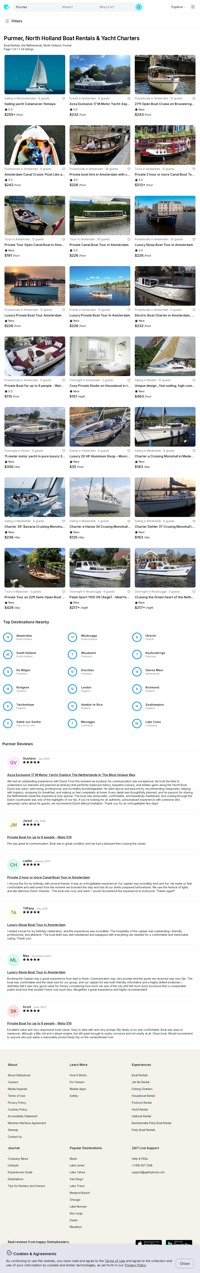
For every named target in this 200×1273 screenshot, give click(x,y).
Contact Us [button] (15, 1136)
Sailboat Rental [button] (141, 1116)
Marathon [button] (76, 1227)
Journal (14, 1148)
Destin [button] (74, 1220)
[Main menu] (193, 7)
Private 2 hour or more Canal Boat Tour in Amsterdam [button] (48, 877)
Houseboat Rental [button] (143, 1095)
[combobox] (37, 7)
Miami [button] (73, 1158)
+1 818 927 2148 (142, 1165)
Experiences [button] (141, 1065)
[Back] (9, 74)
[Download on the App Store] (149, 1244)
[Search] (138, 7)
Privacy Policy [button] (135, 1265)
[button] (12, 45)
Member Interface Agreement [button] (27, 1123)
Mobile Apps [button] (78, 1089)
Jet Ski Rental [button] (140, 1082)
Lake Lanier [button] (77, 1165)
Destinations (15, 1179)
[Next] (60, 74)
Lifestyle (13, 1165)
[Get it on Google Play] (179, 1244)
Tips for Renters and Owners (26, 1186)
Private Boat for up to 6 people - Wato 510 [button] (39, 837)
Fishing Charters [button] (142, 1089)
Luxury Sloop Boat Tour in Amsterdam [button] (36, 925)
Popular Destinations (86, 1148)
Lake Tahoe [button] (77, 1172)
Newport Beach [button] (80, 1192)
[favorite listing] (63, 98)
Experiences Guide (20, 1172)
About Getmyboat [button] (19, 1075)
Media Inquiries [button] (17, 1089)
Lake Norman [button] (78, 1206)
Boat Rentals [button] (140, 1075)
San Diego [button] (76, 1179)
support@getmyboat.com (148, 1172)
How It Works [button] (78, 1075)
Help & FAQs (140, 1158)
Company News (18, 1158)
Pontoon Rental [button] (142, 1102)
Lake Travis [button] (77, 1186)
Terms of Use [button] (115, 1261)
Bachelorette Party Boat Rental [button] (151, 1123)
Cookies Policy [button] (17, 1109)
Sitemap (13, 1130)
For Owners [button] (77, 1082)
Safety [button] (74, 1095)
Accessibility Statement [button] (22, 1116)
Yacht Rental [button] (140, 1109)
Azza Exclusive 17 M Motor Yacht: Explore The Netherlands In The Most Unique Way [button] (71, 775)
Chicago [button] (75, 1199)
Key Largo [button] (76, 1213)
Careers (13, 1082)
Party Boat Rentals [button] (143, 1130)
